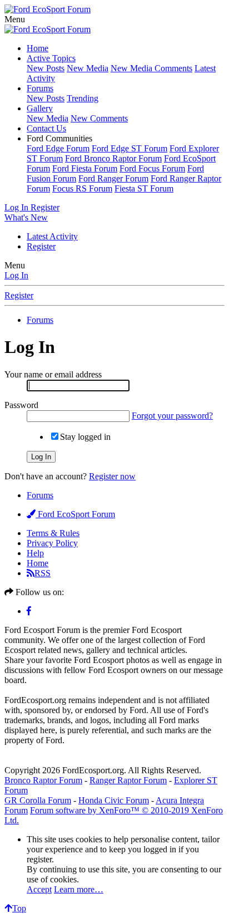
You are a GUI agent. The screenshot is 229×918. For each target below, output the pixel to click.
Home (37, 48)
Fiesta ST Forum (143, 188)
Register (41, 246)
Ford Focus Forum (152, 168)
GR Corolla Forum (37, 800)
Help (35, 553)
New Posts (45, 68)
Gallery (40, 108)
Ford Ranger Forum (113, 178)
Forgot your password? (172, 415)
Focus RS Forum (82, 188)
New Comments (99, 118)
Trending (82, 98)
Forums (40, 88)
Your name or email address (53, 374)
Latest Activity (52, 236)
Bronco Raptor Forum (43, 780)
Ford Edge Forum (58, 148)
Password (21, 405)
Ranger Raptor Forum (128, 780)
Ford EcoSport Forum (75, 514)
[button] (14, 19)
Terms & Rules (53, 533)
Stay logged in (85, 436)
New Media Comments (151, 68)
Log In (16, 275)
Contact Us (46, 128)
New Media (87, 68)
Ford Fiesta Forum (84, 168)
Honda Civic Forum (113, 800)
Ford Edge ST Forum (129, 148)
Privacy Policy (52, 543)
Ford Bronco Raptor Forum (113, 158)
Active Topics (51, 58)
